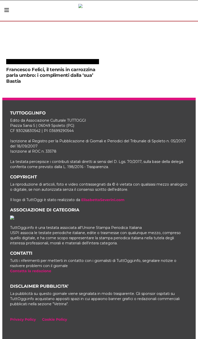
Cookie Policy (54, 319)
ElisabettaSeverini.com (103, 199)
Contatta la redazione (30, 271)
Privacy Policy (23, 319)
